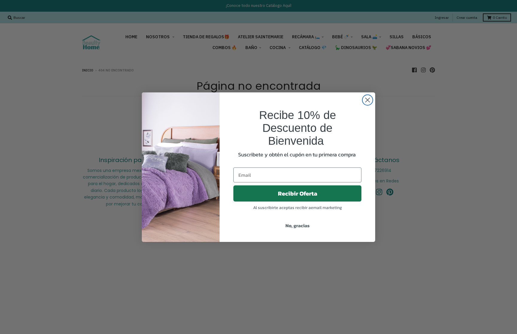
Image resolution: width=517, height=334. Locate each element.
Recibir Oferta (297, 193)
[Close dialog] (367, 100)
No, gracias (297, 225)
